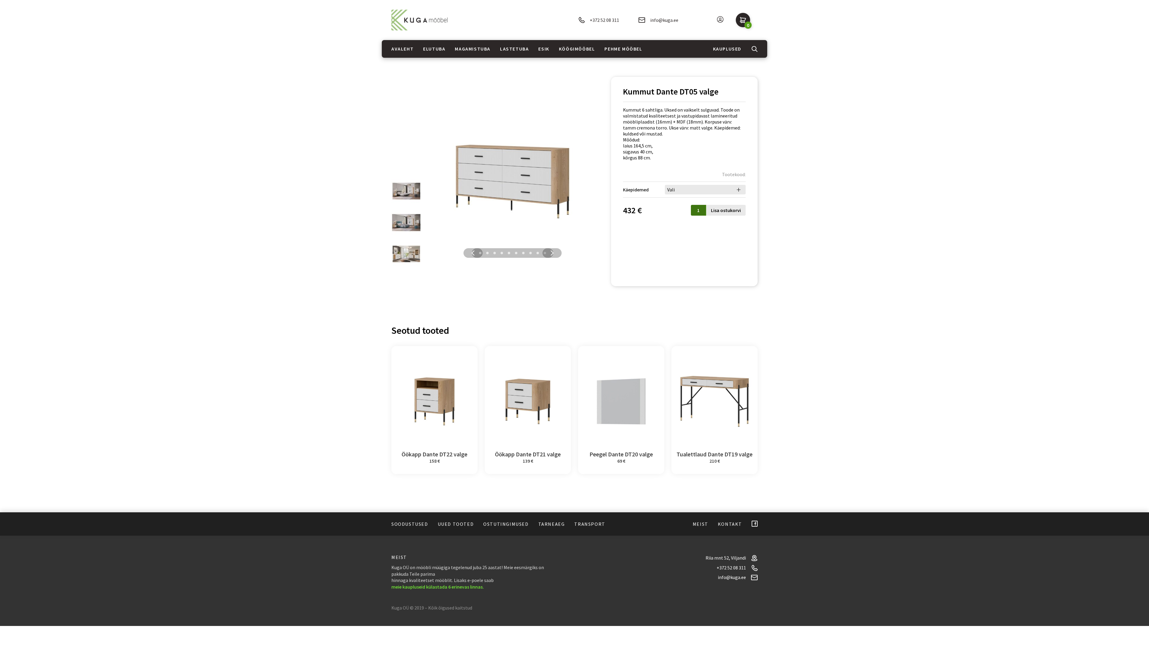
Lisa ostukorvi (726, 210)
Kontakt (730, 524)
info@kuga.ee (664, 20)
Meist (700, 524)
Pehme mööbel (623, 49)
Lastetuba (514, 49)
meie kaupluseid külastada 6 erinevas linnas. (437, 587)
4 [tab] (502, 253)
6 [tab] (516, 253)
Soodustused (409, 524)
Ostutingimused (505, 524)
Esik (543, 49)
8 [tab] (530, 253)
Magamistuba (472, 49)
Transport (589, 524)
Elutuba (434, 49)
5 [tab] (509, 253)
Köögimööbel (577, 49)
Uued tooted (456, 524)
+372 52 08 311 (604, 20)
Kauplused (727, 49)
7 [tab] (523, 253)
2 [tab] (487, 253)
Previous (473, 253)
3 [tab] (494, 253)
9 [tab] (537, 253)
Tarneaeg (551, 524)
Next (552, 253)
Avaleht (402, 49)
